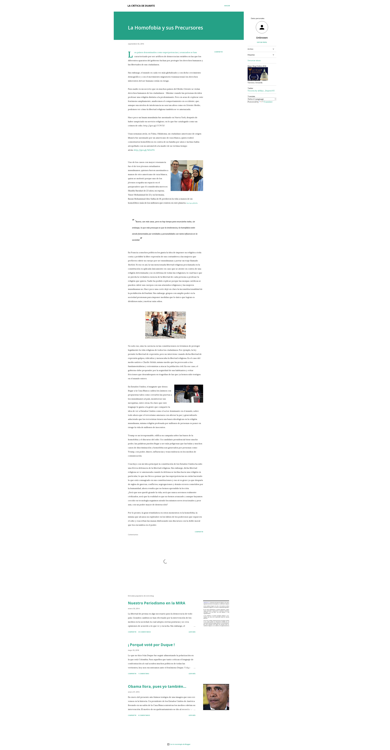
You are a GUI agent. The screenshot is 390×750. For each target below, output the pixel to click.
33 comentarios (144, 632)
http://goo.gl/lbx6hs (192, 203)
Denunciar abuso (254, 60)
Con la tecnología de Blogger (180, 744)
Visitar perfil (262, 42)
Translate (268, 101)
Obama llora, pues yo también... (157, 686)
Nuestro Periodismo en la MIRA (156, 603)
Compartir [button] (218, 52)
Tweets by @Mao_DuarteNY (261, 90)
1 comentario (143, 674)
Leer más (192, 632)
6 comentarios (144, 715)
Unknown (262, 37)
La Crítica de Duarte (141, 5)
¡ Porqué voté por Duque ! (151, 644)
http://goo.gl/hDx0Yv (144, 150)
